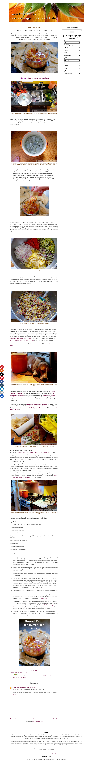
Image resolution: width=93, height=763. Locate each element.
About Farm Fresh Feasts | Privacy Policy (46, 753)
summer (24, 677)
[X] (2, 374)
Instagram (37, 78)
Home (11, 23)
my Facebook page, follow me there (37, 407)
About (16, 23)
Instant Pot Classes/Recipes (36, 23)
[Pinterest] (2, 367)
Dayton (50, 675)
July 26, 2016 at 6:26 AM (30, 687)
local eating (12, 677)
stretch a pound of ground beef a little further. (22, 340)
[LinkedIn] (2, 389)
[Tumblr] (2, 385)
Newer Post (13, 718)
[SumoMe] (2, 396)
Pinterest (30, 78)
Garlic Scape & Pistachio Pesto (35, 171)
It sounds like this (44, 598)
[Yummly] (2, 370)
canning (24, 675)
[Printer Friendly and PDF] (14, 675)
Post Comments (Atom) (37, 721)
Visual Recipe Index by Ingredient (52, 23)
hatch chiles (54, 675)
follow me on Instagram (35, 406)
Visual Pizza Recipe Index (69, 23)
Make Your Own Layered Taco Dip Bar (20, 338)
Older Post (55, 718)
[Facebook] (2, 381)
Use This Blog (24, 23)
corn (41, 675)
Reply (14, 694)
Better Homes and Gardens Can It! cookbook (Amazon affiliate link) (35, 452)
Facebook (45, 78)
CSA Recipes (45, 675)
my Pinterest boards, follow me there (36, 404)
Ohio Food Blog (19, 677)
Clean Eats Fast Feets (18, 687)
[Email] (2, 392)
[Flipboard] (2, 378)
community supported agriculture (33, 675)
